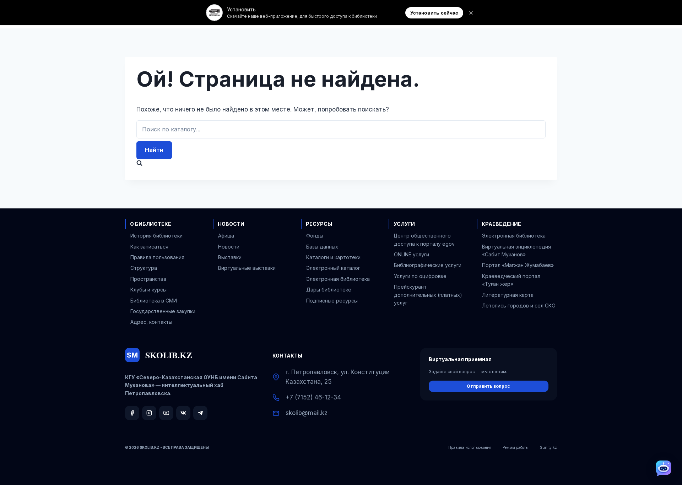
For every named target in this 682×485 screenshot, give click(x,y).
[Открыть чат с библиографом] (663, 468)
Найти (154, 149)
